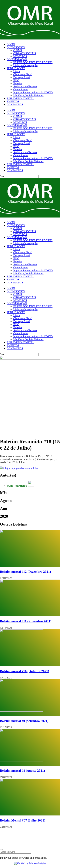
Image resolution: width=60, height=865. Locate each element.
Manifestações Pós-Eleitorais (28, 95)
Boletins (17, 83)
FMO (16, 80)
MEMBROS (20, 56)
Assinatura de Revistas (25, 86)
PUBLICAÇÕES (16, 68)
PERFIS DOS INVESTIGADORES (32, 62)
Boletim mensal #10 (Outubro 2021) (24, 671)
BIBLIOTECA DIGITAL (20, 98)
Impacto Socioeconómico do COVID (33, 92)
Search (3, 176)
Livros (16, 71)
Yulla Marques (17, 485)
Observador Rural (22, 74)
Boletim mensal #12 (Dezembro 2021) (25, 571)
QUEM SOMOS (16, 47)
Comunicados (20, 89)
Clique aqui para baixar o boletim (20, 468)
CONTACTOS (15, 104)
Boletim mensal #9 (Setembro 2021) (24, 721)
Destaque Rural (21, 77)
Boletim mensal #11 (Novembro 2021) (25, 621)
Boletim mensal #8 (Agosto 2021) (22, 770)
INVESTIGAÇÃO (17, 59)
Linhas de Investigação (25, 65)
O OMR (17, 50)
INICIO (11, 44)
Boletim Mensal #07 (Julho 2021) (22, 820)
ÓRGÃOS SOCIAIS (24, 53)
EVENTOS (13, 101)
